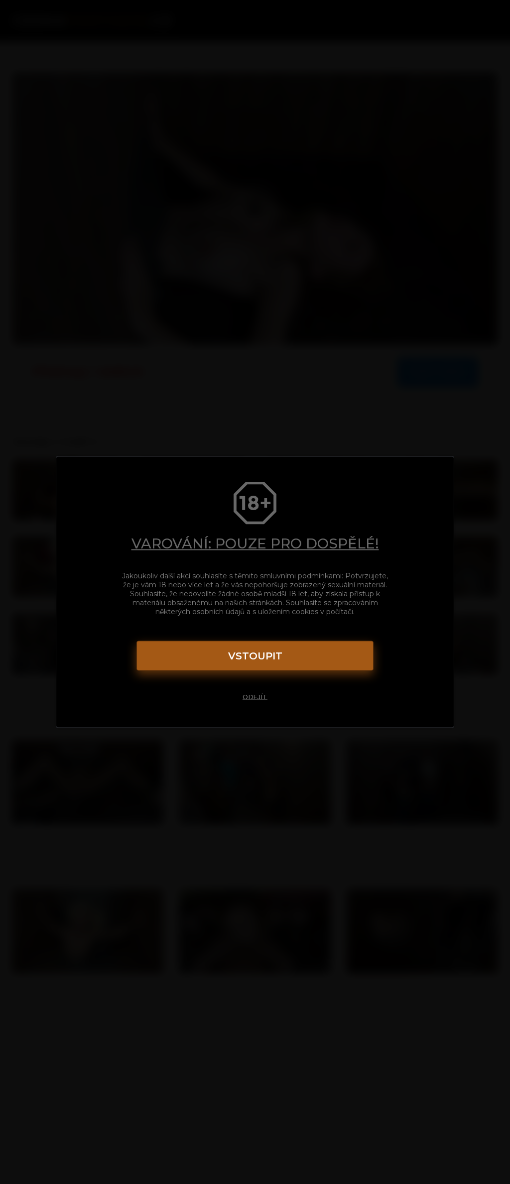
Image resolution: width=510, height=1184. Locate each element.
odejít (255, 697)
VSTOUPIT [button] (255, 656)
